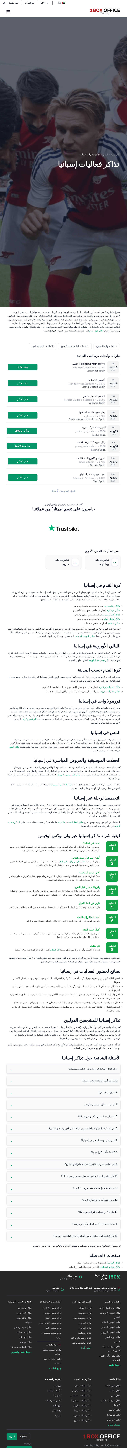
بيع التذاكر (29, 2)
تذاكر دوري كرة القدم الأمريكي (110, 1402)
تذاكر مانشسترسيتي (82, 1318)
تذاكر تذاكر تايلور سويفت (24, 1320)
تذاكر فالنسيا (113, 623)
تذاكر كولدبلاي (25, 1337)
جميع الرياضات (113, 1424)
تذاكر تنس (115, 1395)
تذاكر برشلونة (113, 610)
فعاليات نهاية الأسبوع (106, 346)
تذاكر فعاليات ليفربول (81, 1390)
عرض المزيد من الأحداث (63, 490)
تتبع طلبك (13, 2)
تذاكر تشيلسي (84, 1313)
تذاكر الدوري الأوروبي (110, 1332)
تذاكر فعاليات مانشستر (80, 1395)
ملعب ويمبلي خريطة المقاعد (51, 1352)
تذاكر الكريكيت (113, 1419)
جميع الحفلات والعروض (21, 1352)
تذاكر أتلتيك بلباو (112, 619)
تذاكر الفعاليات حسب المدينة (70, 822)
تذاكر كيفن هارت (24, 1313)
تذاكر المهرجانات (112, 1385)
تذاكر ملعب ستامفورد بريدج (51, 1335)
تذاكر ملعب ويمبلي (52, 1313)
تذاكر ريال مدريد (112, 606)
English (23, 1436)
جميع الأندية (86, 1347)
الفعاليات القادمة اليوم (43, 346)
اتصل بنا (57, 1395)
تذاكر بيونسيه (26, 1342)
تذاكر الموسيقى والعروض (68, 774)
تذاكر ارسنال (85, 1308)
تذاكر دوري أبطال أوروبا (99, 660)
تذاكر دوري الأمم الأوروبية (112, 1339)
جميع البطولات (114, 1365)
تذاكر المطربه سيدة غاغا (21, 1347)
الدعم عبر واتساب (53, 1400)
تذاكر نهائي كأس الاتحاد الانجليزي (110, 1358)
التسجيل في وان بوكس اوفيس (71, 861)
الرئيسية (115, 154)
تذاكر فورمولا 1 (113, 1414)
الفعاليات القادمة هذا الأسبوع (75, 346)
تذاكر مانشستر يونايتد (81, 1342)
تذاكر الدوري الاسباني (110, 1327)
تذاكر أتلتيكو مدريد (111, 614)
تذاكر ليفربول (85, 1322)
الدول (105, 154)
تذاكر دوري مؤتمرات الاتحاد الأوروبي (111, 1348)
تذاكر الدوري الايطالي (110, 1322)
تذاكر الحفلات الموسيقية (61, 784)
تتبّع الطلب (54, 949)
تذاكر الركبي (114, 1409)
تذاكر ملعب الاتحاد (53, 1327)
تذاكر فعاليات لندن (82, 1385)
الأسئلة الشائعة (54, 1390)
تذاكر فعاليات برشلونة (109, 687)
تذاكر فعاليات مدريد (110, 691)
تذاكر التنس (14, 746)
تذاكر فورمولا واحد (29, 719)
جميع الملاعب (55, 1368)
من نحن (57, 1385)
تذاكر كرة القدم (96, 330)
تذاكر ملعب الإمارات (52, 1308)
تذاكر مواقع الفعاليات (109, 1267)
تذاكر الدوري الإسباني (85, 636)
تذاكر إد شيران (25, 1308)
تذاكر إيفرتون (85, 1327)
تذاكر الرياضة (113, 1262)
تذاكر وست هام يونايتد (81, 1337)
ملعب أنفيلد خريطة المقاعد (52, 1361)
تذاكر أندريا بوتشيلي (23, 1327)
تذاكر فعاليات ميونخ (82, 1420)
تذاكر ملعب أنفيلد (53, 1318)
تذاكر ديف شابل (24, 1332)
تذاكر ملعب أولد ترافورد (50, 1322)
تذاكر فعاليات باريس (82, 1405)
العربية (12, 1436)
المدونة (58, 1415)
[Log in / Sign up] (4, 3)
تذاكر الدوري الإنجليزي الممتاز (110, 1315)
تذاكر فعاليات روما (82, 1410)
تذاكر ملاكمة (114, 1390)
